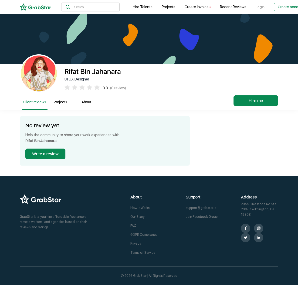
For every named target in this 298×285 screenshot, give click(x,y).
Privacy (135, 243)
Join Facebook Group (202, 217)
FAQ (133, 226)
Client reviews (34, 102)
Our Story (137, 217)
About (86, 102)
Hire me (256, 100)
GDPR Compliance (144, 234)
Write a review (45, 153)
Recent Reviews (233, 7)
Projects (168, 7)
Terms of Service (142, 252)
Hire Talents (142, 7)
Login (260, 7)
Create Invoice (197, 7)
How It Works (140, 208)
